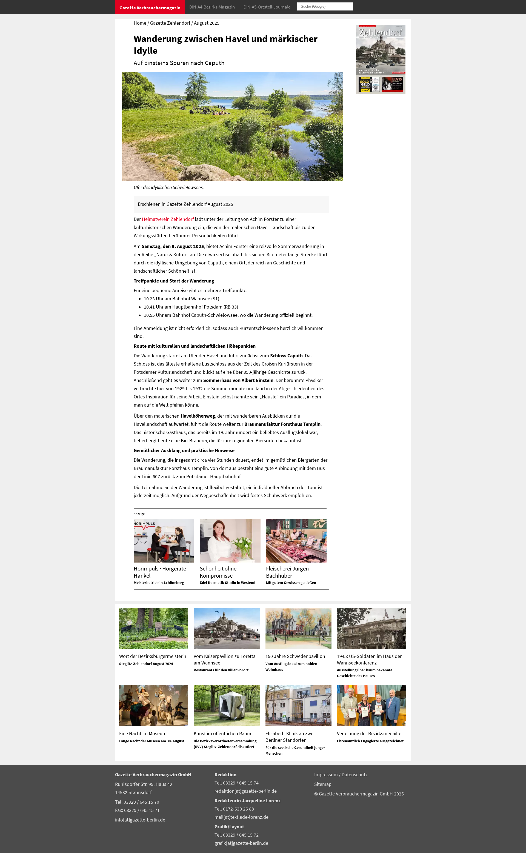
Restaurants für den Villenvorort (221, 669)
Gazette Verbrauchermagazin (150, 8)
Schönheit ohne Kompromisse (218, 572)
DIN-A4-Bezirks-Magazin (212, 7)
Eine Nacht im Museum (143, 733)
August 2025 (206, 23)
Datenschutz (355, 775)
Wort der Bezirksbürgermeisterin (152, 656)
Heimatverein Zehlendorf (168, 219)
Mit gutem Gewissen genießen (291, 582)
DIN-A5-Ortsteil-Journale (267, 7)
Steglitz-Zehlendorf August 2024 (146, 663)
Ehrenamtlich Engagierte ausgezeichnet (370, 740)
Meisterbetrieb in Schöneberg (159, 582)
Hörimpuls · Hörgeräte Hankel (160, 572)
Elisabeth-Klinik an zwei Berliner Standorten (290, 736)
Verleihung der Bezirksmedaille (369, 733)
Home (140, 23)
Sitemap (322, 784)
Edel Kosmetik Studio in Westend (227, 582)
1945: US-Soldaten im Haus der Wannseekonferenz (369, 659)
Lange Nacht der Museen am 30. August (151, 740)
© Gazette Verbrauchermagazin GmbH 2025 (359, 794)
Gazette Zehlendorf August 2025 (200, 204)
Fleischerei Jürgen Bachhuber (287, 572)
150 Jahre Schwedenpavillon (295, 656)
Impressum (326, 775)
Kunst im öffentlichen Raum (222, 733)
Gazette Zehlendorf (170, 23)
